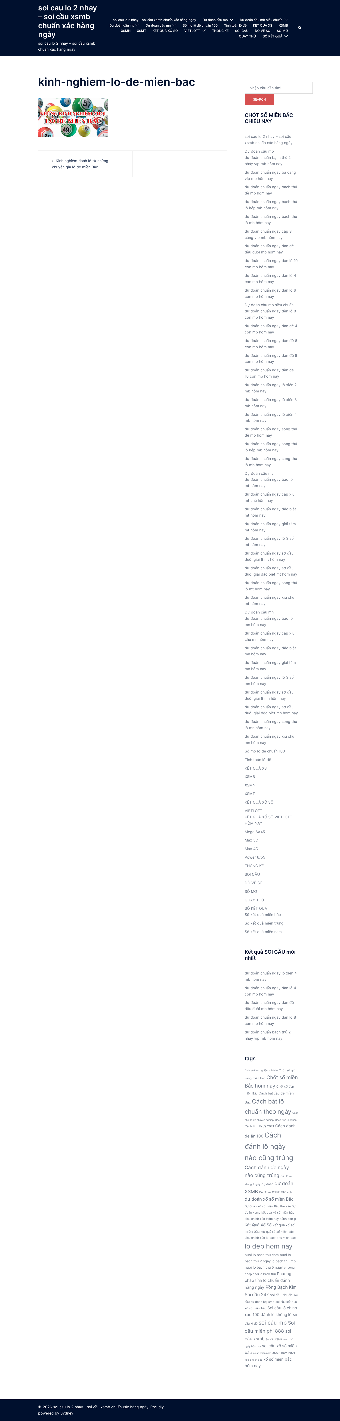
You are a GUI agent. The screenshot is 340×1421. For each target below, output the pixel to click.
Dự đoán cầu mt (121, 25)
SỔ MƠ (282, 31)
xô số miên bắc (253, 1359)
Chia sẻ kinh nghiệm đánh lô (261, 1070)
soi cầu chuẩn (281, 1295)
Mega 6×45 (255, 831)
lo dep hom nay (269, 1246)
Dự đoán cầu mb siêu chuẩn (261, 20)
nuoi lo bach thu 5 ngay (264, 1267)
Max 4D (251, 848)
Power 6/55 (255, 857)
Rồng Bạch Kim (281, 1287)
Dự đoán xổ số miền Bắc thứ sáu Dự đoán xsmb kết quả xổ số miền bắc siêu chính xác (270, 1213)
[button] (300, 28)
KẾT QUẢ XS (262, 25)
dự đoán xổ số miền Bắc (269, 1199)
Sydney (66, 1413)
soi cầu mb (273, 1322)
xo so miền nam (262, 1353)
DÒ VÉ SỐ (262, 31)
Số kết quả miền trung (264, 923)
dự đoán (267, 1184)
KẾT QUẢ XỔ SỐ (165, 31)
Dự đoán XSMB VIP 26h (275, 1192)
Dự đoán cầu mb (215, 20)
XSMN (125, 31)
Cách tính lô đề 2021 (259, 1126)
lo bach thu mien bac (281, 1237)
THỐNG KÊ (220, 31)
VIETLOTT (192, 31)
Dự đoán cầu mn (158, 25)
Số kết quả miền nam (263, 931)
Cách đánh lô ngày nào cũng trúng (269, 1146)
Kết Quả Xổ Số (258, 1224)
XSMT (141, 31)
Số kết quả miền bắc (263, 914)
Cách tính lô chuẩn (286, 1120)
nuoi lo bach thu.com (262, 1255)
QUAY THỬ (247, 36)
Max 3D (251, 840)
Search (259, 99)
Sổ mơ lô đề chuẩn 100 (200, 25)
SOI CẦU (241, 31)
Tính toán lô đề (235, 25)
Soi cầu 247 (257, 1294)
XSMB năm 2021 (283, 1353)
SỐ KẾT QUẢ (272, 36)
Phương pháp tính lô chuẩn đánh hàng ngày (268, 1280)
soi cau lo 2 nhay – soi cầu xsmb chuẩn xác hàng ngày (67, 21)
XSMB (283, 25)
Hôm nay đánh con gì (281, 1219)
